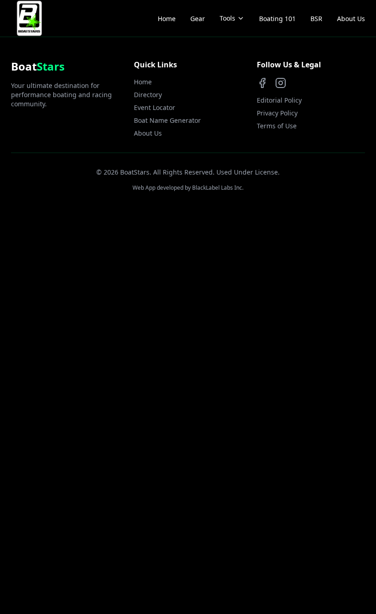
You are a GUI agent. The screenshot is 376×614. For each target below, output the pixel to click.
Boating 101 (277, 18)
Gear (197, 18)
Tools (227, 18)
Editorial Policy (279, 100)
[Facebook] (262, 82)
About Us (351, 18)
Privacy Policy (277, 113)
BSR (316, 18)
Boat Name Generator (167, 120)
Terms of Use (277, 125)
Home (167, 18)
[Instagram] (280, 82)
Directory (148, 94)
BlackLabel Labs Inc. (217, 188)
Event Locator (154, 107)
